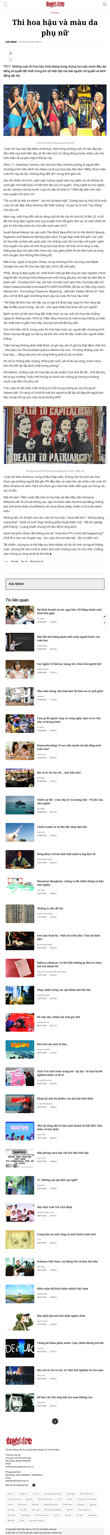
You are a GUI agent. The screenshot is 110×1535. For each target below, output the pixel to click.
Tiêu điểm (11, 1515)
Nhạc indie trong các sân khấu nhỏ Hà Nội (64, 990)
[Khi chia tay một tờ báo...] (20, 1049)
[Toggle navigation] (6, 4)
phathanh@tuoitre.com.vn (17, 1481)
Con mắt (35, 1494)
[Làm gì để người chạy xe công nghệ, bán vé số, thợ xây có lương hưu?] (20, 723)
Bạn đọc (11, 1494)
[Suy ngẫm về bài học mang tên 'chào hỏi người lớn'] (20, 669)
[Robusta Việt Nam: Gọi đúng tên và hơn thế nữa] (20, 1267)
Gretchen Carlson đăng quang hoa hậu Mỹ (55, 143)
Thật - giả (35, 1510)
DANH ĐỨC (41, 832)
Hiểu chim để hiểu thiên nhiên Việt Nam (62, 1288)
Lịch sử (10, 1505)
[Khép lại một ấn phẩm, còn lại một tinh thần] (20, 1104)
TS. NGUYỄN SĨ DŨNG (45, 1104)
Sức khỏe (11, 1510)
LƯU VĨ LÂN (41, 1158)
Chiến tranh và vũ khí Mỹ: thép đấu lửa (62, 827)
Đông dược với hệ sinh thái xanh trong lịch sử (66, 854)
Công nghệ (70, 1494)
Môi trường (22, 1505)
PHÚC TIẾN (41, 1135)
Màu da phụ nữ (36, 561)
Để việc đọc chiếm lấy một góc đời (58, 1017)
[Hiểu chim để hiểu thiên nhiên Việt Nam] (20, 1294)
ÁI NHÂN (40, 696)
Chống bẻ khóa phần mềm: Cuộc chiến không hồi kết (70, 1343)
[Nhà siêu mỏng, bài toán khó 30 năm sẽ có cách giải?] (20, 696)
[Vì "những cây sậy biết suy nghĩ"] (20, 1185)
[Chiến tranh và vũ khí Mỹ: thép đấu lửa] (20, 832)
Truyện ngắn (25, 1515)
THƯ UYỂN (41, 890)
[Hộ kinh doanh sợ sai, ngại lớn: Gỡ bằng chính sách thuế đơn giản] (20, 615)
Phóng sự (80, 1505)
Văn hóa (55, 12)
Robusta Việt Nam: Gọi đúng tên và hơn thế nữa (67, 1261)
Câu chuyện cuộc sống (52, 1494)
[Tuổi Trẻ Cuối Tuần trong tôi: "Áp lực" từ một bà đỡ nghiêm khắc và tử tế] (20, 1076)
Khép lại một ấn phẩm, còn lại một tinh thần (65, 1098)
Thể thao (69, 1510)
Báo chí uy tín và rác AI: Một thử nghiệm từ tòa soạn (70, 1370)
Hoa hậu (14, 561)
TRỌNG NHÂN (42, 1294)
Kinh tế (69, 1499)
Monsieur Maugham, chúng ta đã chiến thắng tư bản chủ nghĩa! (70, 883)
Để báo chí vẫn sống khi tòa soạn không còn (64, 1397)
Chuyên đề (23, 1494)
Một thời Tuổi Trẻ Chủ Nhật (54, 1207)
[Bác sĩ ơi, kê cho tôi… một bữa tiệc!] (20, 778)
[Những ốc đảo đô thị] (20, 913)
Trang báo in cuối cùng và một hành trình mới (66, 1234)
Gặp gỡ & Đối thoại (45, 1499)
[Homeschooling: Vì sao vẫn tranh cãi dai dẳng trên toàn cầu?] (20, 750)
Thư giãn (23, 1510)
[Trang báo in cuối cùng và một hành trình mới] (20, 1239)
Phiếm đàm (67, 1505)
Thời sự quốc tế (84, 1510)
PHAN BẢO (41, 778)
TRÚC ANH (41, 1375)
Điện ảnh (11, 1521)
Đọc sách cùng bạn (36, 1521)
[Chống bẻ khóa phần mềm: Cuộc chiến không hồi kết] (20, 1348)
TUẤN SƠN (41, 1402)
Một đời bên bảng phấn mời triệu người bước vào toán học (68, 638)
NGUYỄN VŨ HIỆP (43, 995)
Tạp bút (57, 1515)
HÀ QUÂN (40, 727)
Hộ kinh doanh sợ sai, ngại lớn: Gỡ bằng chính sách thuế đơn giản (69, 611)
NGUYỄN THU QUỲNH (45, 914)
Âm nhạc (79, 1515)
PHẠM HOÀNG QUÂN (44, 859)
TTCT (39, 1240)
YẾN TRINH (41, 1267)
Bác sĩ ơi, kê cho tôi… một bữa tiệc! (59, 772)
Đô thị (21, 1521)
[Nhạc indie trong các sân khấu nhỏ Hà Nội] (20, 995)
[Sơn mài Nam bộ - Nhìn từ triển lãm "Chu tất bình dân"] (20, 941)
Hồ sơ (59, 1499)
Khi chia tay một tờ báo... (53, 1044)
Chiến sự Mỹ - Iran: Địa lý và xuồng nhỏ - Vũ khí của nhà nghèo (70, 801)
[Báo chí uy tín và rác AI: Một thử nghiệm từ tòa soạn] (20, 1375)
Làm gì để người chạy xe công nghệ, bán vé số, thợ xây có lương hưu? (69, 720)
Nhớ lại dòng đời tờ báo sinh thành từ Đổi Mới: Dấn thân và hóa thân (69, 1127)
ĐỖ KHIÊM (40, 809)
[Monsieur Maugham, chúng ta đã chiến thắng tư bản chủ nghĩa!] (20, 886)
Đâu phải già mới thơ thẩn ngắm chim (61, 1316)
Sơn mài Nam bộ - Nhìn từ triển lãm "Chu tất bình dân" (68, 937)
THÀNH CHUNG (42, 669)
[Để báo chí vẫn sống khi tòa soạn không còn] (20, 1402)
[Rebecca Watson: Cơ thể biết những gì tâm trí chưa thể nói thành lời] (20, 968)
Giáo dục (29, 1499)
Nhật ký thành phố (51, 1505)
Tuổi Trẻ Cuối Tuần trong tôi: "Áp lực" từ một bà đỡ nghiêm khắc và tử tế (69, 1073)
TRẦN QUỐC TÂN (43, 1022)
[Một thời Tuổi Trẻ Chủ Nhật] (20, 1212)
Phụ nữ (24, 561)
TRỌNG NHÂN (42, 646)
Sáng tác (93, 1505)
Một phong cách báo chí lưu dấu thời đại (63, 1153)
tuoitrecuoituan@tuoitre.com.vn (20, 1467)
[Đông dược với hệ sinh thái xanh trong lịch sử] (20, 859)
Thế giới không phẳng (52, 1510)
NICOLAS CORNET (43, 1049)
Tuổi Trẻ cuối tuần (42, 1515)
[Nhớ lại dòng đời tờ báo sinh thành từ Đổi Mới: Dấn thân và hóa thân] (20, 1131)
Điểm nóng (92, 1515)
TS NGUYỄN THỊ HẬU (44, 1080)
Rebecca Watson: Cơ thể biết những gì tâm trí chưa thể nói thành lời (69, 964)
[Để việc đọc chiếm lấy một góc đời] (20, 1022)
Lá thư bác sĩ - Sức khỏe (86, 1499)
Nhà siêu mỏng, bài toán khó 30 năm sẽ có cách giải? (70, 691)
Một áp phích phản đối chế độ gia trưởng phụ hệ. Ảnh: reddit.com (55, 471)
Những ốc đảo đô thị (50, 908)
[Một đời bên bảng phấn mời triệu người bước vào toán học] (20, 642)
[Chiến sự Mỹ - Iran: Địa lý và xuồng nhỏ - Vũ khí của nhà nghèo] (20, 805)
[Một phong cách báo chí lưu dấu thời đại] (20, 1158)
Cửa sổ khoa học (86, 1494)
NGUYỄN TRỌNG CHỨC (45, 1212)
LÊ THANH (40, 619)
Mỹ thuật (35, 1505)
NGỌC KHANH (42, 1321)
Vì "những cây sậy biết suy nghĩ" (57, 1180)
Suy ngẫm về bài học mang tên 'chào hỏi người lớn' (69, 664)
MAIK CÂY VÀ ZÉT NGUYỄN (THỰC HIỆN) (51, 972)
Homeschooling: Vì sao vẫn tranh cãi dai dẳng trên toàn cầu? (69, 747)
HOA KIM (40, 1348)
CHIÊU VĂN (41, 754)
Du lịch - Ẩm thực (14, 1499)
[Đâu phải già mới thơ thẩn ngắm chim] (20, 1321)
